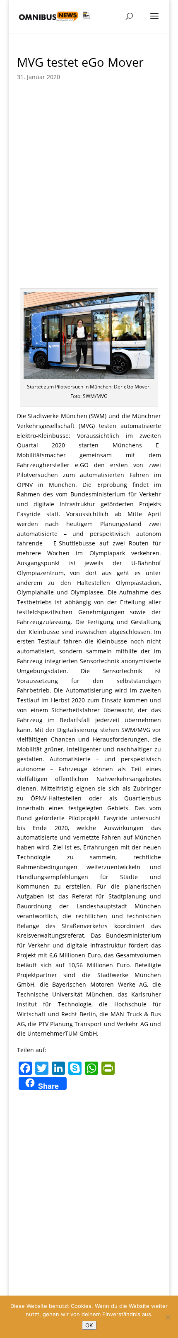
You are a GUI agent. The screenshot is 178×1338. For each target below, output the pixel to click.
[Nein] (168, 1317)
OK (89, 1325)
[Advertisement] (89, 195)
